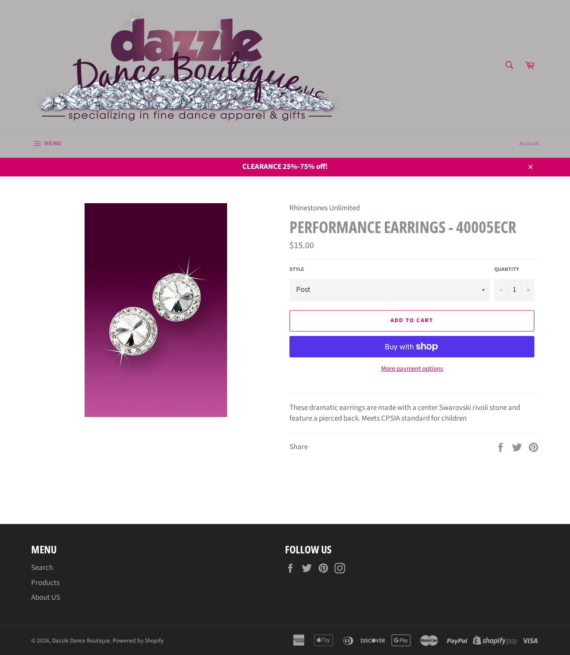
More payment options (412, 368)
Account (529, 143)
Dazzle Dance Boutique (81, 640)
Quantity (506, 269)
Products (45, 582)
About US (45, 597)
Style (296, 269)
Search (42, 567)
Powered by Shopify (138, 640)
